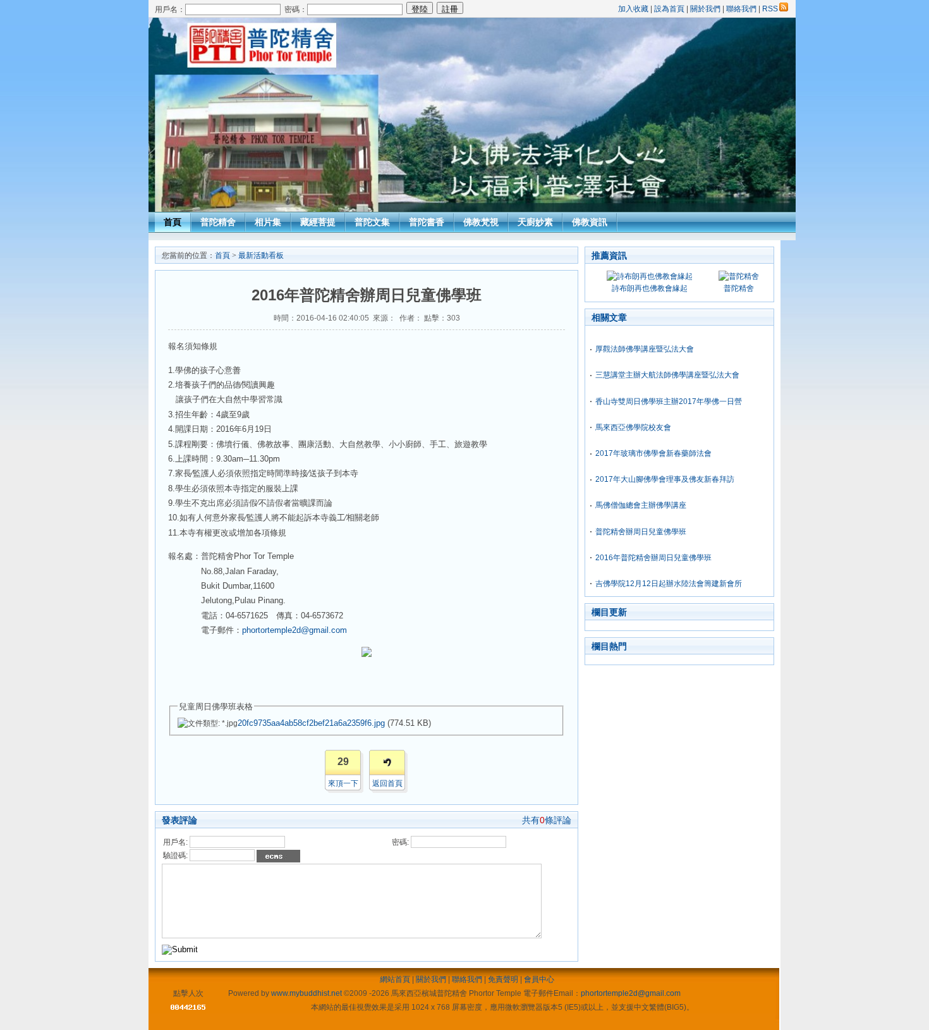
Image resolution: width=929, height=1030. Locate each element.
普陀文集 (372, 222)
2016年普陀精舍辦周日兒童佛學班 (653, 557)
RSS (770, 8)
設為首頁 (669, 8)
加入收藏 (633, 8)
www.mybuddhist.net (306, 993)
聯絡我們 (741, 8)
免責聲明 (503, 979)
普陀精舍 (218, 222)
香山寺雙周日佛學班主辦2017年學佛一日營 (668, 401)
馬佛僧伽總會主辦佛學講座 (640, 505)
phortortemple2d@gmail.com (631, 993)
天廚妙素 (535, 222)
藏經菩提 (318, 222)
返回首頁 (387, 783)
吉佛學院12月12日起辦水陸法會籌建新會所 (668, 583)
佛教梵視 (481, 222)
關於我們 (705, 8)
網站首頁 (395, 979)
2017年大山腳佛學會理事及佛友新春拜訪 (664, 479)
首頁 (172, 222)
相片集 (268, 222)
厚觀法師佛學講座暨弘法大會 (644, 349)
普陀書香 (426, 222)
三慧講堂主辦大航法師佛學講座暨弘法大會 (667, 375)
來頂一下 (343, 783)
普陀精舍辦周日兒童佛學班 (640, 531)
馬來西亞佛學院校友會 (633, 427)
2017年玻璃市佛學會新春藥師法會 (653, 453)
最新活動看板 (261, 255)
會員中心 (539, 979)
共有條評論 (546, 820)
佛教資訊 (589, 222)
